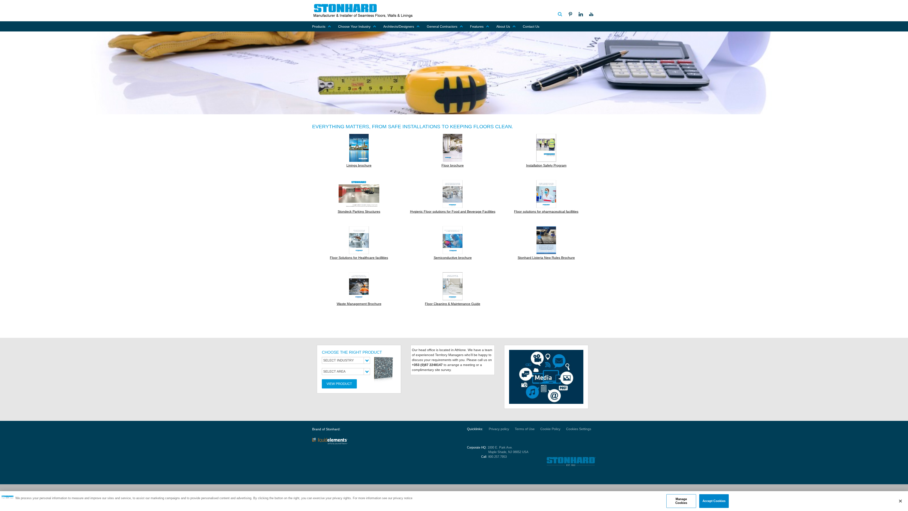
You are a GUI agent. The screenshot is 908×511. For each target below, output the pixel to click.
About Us (503, 26)
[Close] (900, 501)
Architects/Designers (398, 26)
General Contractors (442, 26)
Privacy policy (499, 429)
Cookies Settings (578, 429)
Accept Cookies (714, 501)
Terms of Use (525, 429)
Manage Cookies (681, 501)
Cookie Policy (550, 429)
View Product (339, 384)
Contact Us (531, 26)
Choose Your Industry (354, 26)
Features (477, 26)
